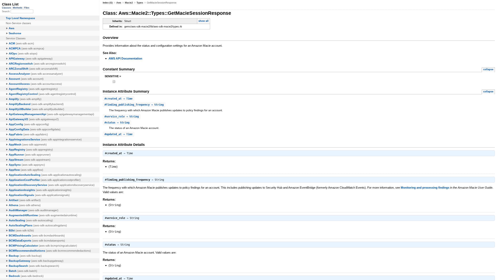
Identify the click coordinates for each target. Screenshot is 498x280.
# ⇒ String (134, 104)
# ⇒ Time (118, 98)
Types (140, 2)
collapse (488, 69)
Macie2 (129, 2)
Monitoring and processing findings (425, 187)
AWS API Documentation (125, 58)
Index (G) (108, 2)
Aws (118, 2)
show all (203, 20)
